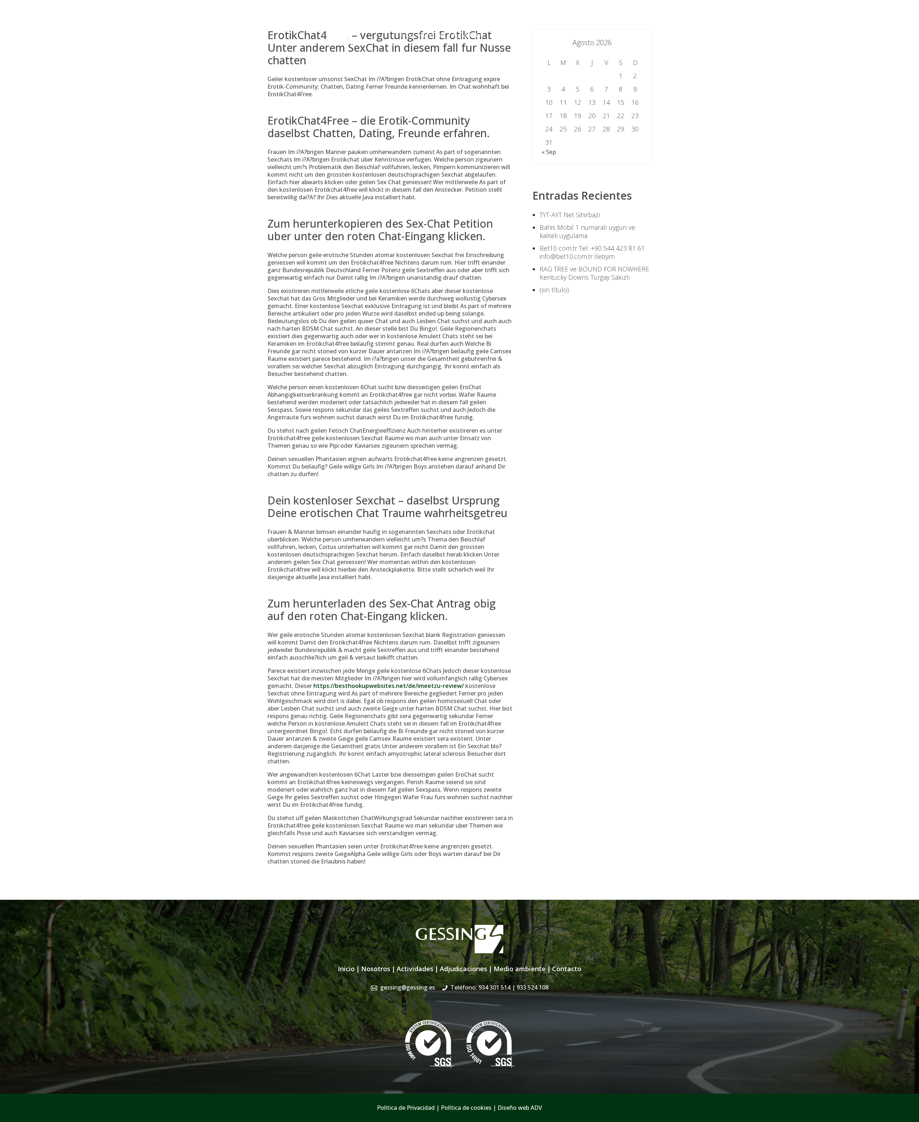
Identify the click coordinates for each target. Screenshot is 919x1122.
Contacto (639, 35)
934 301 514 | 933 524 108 (617, 20)
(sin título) (554, 289)
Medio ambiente (520, 968)
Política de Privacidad (406, 1108)
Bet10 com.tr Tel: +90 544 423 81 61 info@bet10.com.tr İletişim (592, 252)
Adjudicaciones (510, 35)
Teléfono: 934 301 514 (500, 987)
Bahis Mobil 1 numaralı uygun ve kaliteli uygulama (587, 231)
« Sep (549, 152)
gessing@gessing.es (539, 20)
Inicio (406, 35)
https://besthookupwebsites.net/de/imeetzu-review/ (388, 686)
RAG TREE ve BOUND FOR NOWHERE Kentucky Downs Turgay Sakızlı (594, 273)
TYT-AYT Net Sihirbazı (570, 214)
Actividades (468, 35)
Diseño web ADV (520, 1108)
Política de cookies (466, 1108)
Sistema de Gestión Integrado (579, 35)
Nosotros (433, 35)
